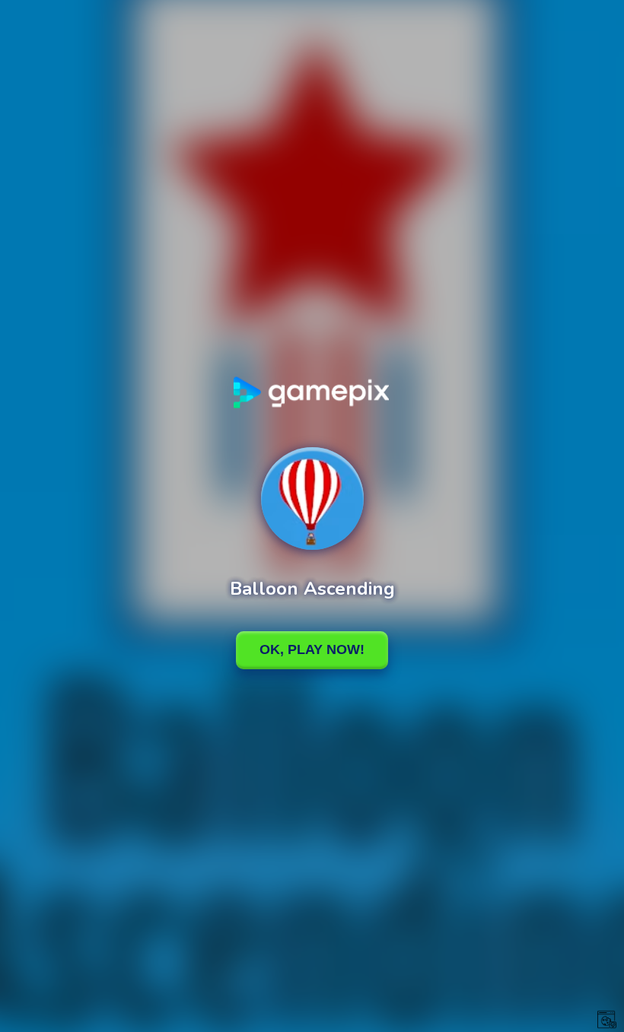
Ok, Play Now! (312, 649)
